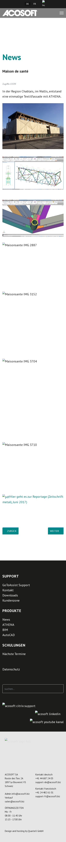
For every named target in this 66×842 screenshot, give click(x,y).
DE (27, 3)
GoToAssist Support (16, 585)
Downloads (10, 595)
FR (34, 3)
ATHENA (8, 625)
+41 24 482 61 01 (44, 792)
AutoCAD (8, 635)
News (6, 619)
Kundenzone (11, 600)
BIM (5, 630)
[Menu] (62, 13)
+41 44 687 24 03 (44, 778)
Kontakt (8, 590)
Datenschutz (11, 669)
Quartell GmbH (35, 831)
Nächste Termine (14, 654)
